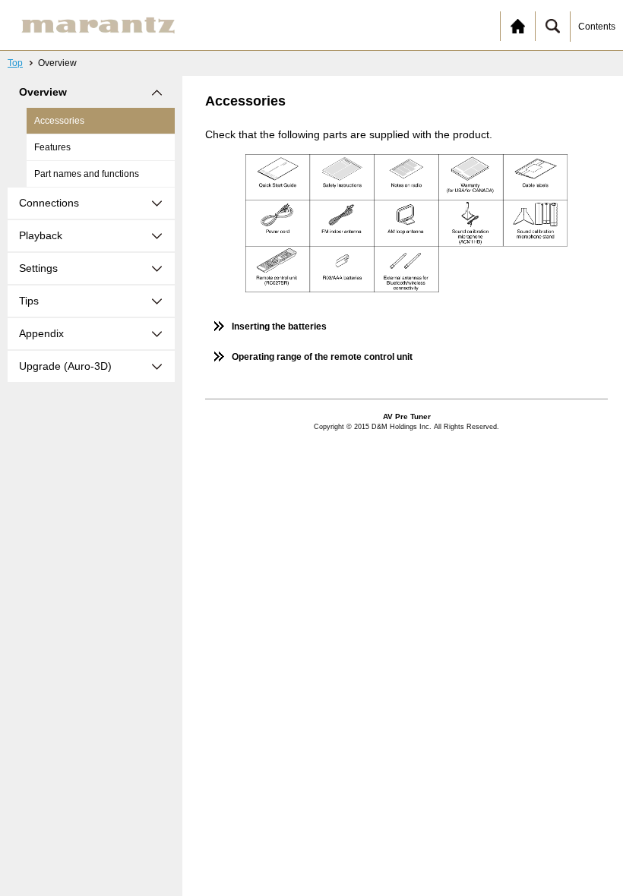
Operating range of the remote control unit (322, 357)
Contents (596, 26)
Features (52, 147)
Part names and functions (86, 174)
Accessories (59, 120)
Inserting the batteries (279, 326)
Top (15, 63)
